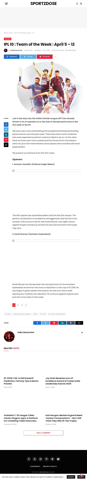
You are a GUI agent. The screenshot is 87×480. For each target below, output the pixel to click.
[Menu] (6, 3)
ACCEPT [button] (71, 477)
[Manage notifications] (81, 475)
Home (6, 33)
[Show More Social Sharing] (55, 57)
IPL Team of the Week (56, 314)
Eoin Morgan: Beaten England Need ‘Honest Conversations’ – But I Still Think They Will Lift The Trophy (64, 418)
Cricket (7, 39)
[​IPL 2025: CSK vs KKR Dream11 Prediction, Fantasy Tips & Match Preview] (22, 364)
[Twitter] (6, 129)
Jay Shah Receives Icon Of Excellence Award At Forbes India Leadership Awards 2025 (63, 381)
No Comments (59, 50)
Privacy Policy (50, 466)
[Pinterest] (6, 139)
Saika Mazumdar (16, 50)
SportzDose (44, 472)
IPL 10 (35, 314)
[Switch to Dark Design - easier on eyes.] (77, 4)
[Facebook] (6, 124)
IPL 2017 (43, 314)
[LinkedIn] (6, 134)
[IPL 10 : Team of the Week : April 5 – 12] (43, 87)
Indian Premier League (22, 314)
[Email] (6, 145)
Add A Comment (43, 433)
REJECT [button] (81, 477)
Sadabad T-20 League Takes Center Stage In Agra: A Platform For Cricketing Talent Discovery (21, 418)
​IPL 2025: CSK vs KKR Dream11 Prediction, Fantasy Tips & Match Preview (21, 381)
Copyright (35, 466)
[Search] (81, 3)
